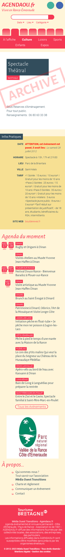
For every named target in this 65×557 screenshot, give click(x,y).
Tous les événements (31, 406)
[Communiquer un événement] (50, 5)
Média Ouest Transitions (28, 549)
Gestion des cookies (41, 551)
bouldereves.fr (32, 221)
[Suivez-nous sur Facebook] (59, 5)
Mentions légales (22, 551)
